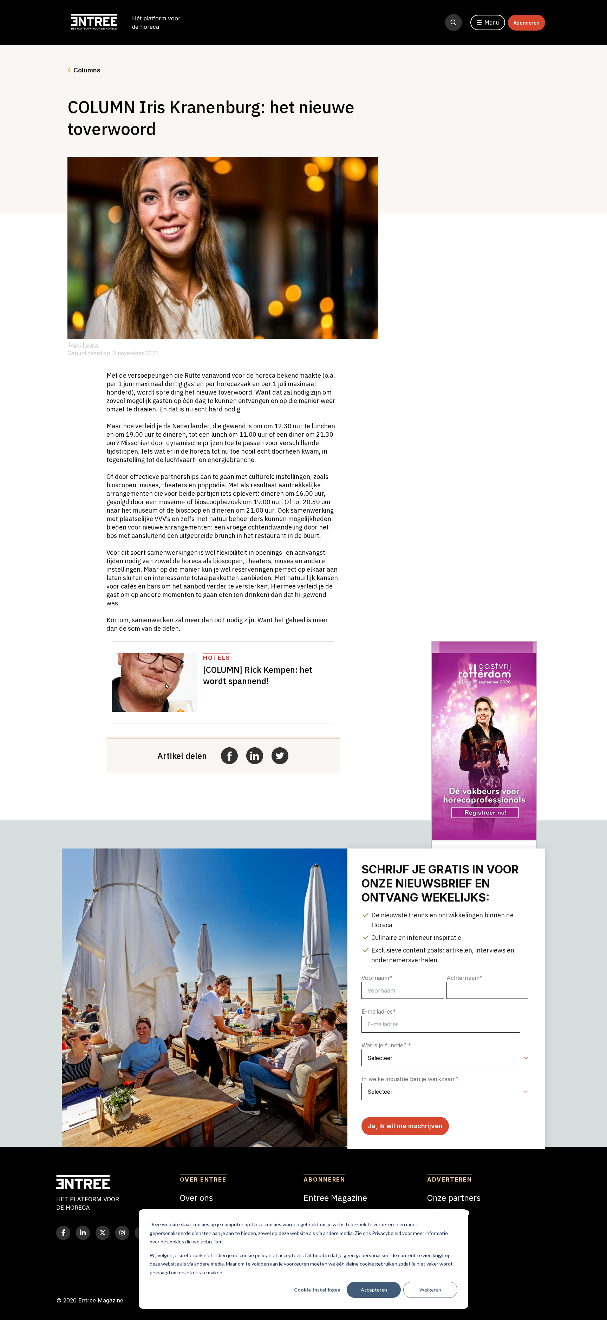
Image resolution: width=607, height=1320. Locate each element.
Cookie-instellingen (317, 1290)
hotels (91, 344)
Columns (86, 70)
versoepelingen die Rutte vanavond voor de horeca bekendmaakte (224, 375)
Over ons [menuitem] (196, 1197)
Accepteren (374, 1290)
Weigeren (430, 1290)
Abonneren (527, 23)
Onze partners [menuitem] (454, 1197)
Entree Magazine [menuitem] (335, 1197)
